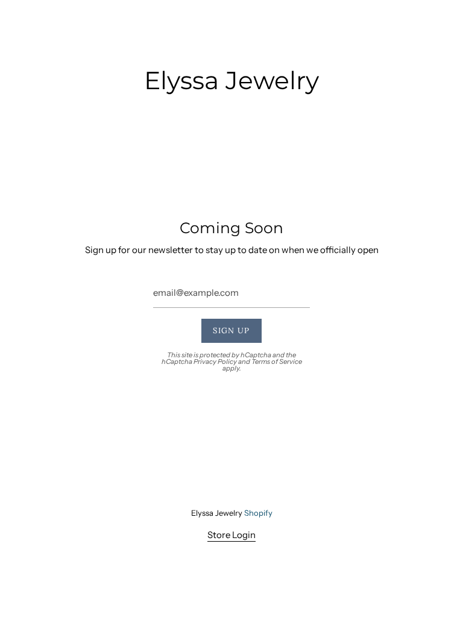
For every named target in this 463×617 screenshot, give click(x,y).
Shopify (258, 513)
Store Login (231, 534)
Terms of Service (276, 361)
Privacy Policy (215, 361)
